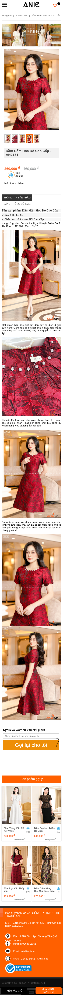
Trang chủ (7, 15)
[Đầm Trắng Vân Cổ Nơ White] (16, 805)
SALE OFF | (23, 15)
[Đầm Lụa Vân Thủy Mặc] (16, 865)
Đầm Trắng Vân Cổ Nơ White (14, 829)
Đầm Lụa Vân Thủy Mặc (14, 889)
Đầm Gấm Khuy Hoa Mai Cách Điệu (44, 889)
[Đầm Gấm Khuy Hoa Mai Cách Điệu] (46, 865)
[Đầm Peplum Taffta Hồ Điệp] (46, 805)
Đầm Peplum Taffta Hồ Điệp (44, 829)
